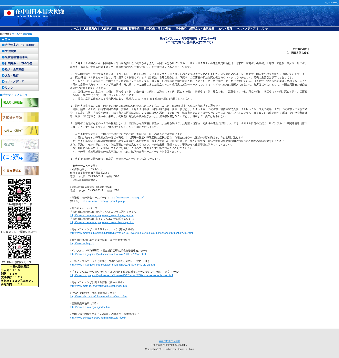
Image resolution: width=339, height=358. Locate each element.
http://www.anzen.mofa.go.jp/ (127, 197)
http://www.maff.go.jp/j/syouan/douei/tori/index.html (99, 285)
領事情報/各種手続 (128, 28)
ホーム (75, 28)
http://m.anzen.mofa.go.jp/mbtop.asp (104, 201)
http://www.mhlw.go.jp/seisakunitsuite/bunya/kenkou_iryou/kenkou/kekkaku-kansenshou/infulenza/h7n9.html (131, 232)
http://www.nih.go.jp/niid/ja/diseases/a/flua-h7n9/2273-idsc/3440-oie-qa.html (112, 264)
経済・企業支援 (14, 69)
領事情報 (27, 34)
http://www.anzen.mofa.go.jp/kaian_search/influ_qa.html (101, 215)
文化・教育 (225, 28)
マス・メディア (246, 28)
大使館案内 (90, 28)
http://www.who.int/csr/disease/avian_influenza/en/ (98, 296)
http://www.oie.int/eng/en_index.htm (90, 307)
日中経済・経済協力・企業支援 (195, 28)
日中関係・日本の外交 (157, 28)
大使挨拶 (106, 28)
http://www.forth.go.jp (82, 243)
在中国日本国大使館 (169, 341)
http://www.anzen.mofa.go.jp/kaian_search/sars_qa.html (102, 222)
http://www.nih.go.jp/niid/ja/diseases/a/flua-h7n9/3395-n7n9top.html (108, 254)
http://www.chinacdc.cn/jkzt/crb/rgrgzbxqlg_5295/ (98, 317)
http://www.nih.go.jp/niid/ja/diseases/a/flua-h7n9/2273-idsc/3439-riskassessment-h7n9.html (121, 275)
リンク (264, 28)
